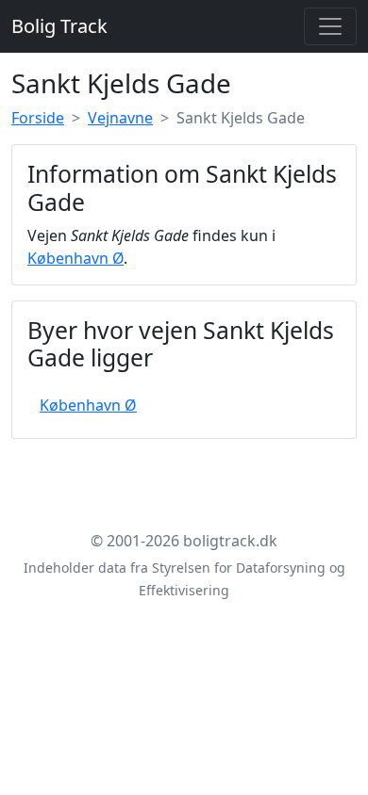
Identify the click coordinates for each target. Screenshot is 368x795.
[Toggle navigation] (330, 26)
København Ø (75, 258)
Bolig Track (59, 26)
